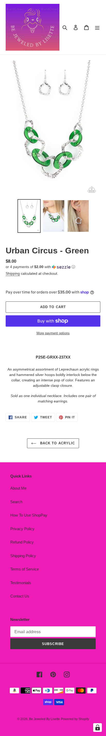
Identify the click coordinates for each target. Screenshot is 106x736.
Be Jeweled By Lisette (44, 719)
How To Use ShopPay (28, 515)
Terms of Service (24, 569)
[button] (40, 266)
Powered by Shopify (75, 719)
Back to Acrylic (57, 443)
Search (16, 502)
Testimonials (20, 583)
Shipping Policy (23, 556)
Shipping (13, 273)
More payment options (53, 333)
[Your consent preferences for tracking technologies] (97, 727)
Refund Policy (22, 542)
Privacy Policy (22, 529)
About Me (18, 488)
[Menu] (97, 27)
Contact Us (19, 596)
